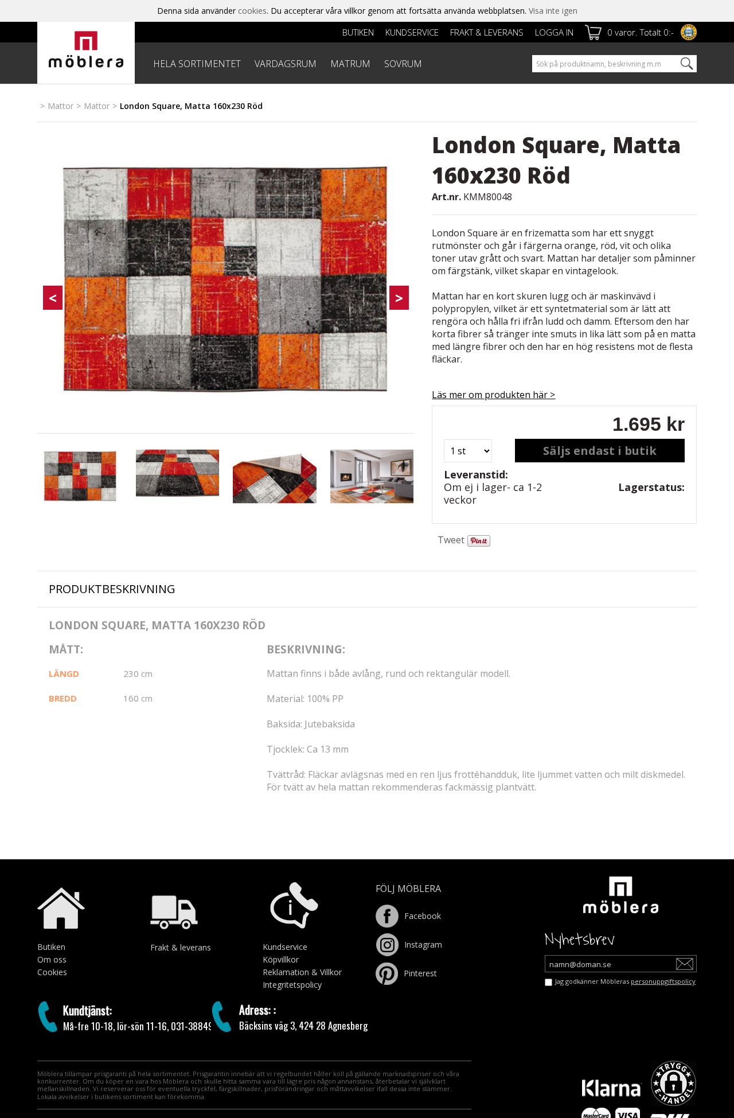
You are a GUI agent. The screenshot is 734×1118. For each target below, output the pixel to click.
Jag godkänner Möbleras (625, 980)
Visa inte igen (553, 10)
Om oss (52, 958)
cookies (252, 10)
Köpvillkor (281, 958)
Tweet (451, 539)
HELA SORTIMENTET (197, 63)
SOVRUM (403, 63)
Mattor (60, 105)
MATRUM (350, 63)
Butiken (358, 32)
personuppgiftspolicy (663, 980)
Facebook (422, 914)
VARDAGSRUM (286, 63)
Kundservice (412, 32)
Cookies (52, 970)
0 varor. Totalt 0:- (640, 32)
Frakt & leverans (487, 32)
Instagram (423, 943)
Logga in (554, 32)
